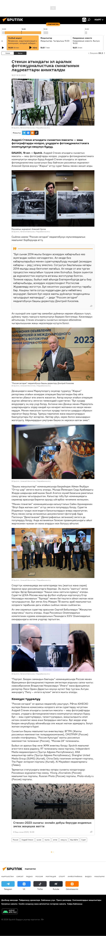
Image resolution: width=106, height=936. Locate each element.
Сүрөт (83, 840)
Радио (29, 876)
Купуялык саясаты (9, 904)
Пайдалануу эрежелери (29, 900)
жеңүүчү (64, 840)
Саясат (19, 876)
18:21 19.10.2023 (19, 75)
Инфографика (75, 876)
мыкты (47, 840)
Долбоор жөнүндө (9, 900)
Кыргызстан (7, 876)
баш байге (74, 840)
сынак (39, 840)
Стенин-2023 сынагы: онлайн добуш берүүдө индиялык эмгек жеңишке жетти (52, 824)
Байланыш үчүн (48, 900)
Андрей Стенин (27, 840)
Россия (15, 840)
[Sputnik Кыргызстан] (13, 22)
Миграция (51, 876)
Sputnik (16, 128)
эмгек (55, 840)
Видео (88, 876)
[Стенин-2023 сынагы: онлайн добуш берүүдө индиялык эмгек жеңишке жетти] (53, 801)
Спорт (62, 876)
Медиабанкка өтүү (43, 128)
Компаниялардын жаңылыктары (86, 900)
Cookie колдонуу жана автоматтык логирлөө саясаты (42, 904)
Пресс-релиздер (63, 900)
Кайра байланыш (74, 904)
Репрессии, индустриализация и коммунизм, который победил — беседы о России (22, 43)
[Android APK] (9, 912)
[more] (91, 306)
